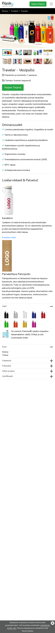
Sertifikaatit (7, 376)
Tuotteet (14, 11)
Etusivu (5, 11)
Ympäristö (6, 360)
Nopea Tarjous (38, 4)
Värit (4, 306)
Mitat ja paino (8, 371)
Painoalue (6, 365)
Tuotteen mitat (9, 237)
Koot (4, 346)
